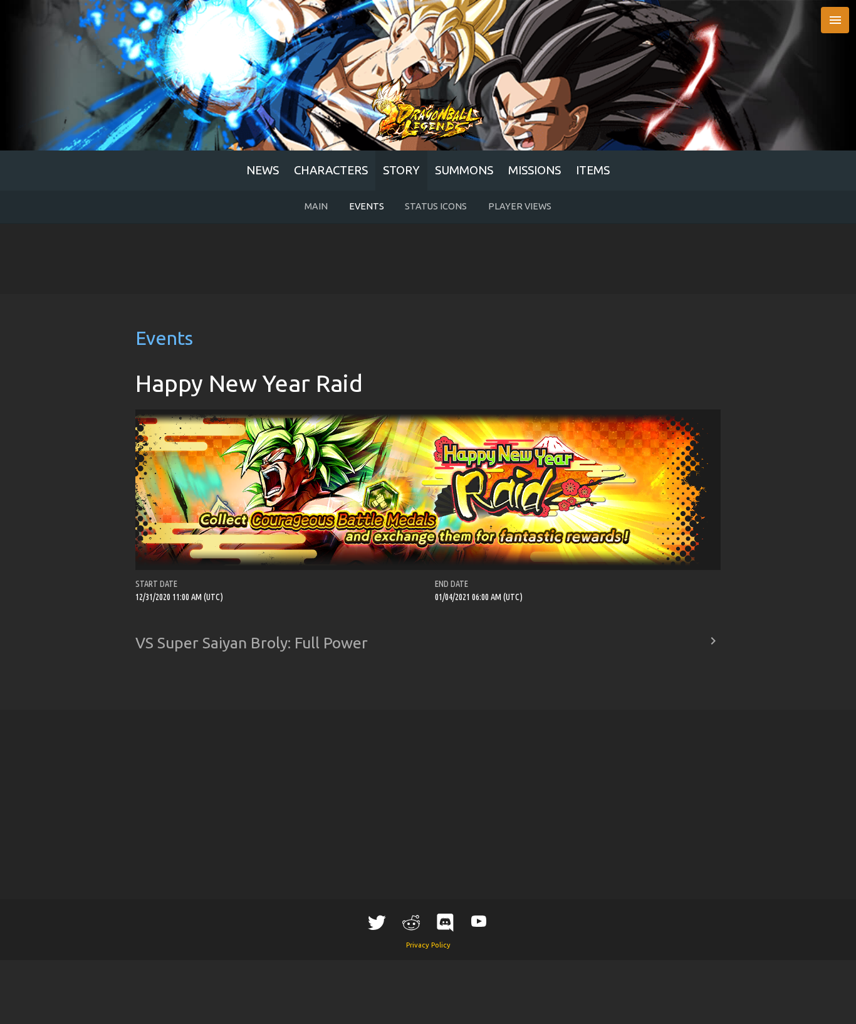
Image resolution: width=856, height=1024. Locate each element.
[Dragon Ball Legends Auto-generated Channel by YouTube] (478, 920)
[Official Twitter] (377, 922)
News (262, 170)
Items (593, 170)
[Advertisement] (428, 259)
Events (366, 206)
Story (401, 170)
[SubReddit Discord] (444, 922)
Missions (534, 170)
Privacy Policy (428, 945)
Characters (331, 170)
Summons (464, 170)
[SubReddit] (411, 922)
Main (316, 206)
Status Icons (436, 206)
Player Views (519, 206)
